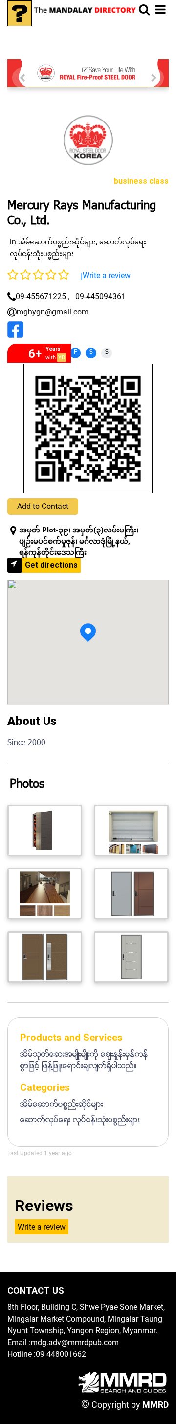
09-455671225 (41, 296)
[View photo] (44, 830)
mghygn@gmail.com (52, 311)
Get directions (51, 565)
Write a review (107, 275)
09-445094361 (100, 296)
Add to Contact (42, 506)
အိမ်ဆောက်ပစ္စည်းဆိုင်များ (57, 242)
